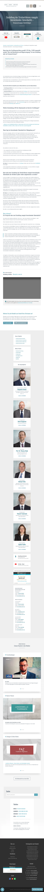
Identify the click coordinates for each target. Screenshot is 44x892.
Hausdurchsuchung (19, 350)
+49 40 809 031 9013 (21, 611)
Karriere (12, 851)
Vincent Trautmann (22, 514)
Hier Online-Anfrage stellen (37, 889)
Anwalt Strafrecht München (21, 341)
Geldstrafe (18, 357)
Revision (17, 103)
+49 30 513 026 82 (21, 593)
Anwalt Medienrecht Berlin (32, 848)
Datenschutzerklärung (12, 858)
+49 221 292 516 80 (20, 816)
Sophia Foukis (22, 544)
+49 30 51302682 (33, 870)
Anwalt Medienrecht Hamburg (32, 852)
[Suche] (27, 7)
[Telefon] (31, 7)
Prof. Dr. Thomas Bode (22, 451)
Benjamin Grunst (22, 389)
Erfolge (12, 850)
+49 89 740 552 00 (22, 814)
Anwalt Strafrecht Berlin (20, 338)
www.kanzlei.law (33, 879)
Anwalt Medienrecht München (32, 856)
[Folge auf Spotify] (15, 879)
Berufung (11, 103)
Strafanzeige (18, 352)
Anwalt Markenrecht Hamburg (32, 851)
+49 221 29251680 (21, 627)
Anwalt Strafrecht (10, 45)
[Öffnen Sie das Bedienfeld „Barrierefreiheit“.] (2, 889)
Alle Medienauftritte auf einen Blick (22, 778)
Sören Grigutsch (22, 421)
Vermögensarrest (19, 355)
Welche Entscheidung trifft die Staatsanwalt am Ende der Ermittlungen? (18, 61)
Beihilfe (17, 358)
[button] (20, 729)
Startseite (4, 45)
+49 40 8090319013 (34, 872)
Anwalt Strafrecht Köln (20, 343)
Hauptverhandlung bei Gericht (26, 94)
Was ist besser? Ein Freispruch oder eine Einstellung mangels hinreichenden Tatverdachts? (21, 66)
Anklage (25, 91)
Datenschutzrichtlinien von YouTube (25, 302)
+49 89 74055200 (21, 619)
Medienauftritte (13, 848)
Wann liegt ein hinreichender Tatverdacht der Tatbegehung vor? (17, 63)
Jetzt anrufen (8, 323)
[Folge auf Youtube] (12, 879)
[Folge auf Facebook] (10, 879)
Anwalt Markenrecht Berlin (32, 846)
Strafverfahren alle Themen (19, 45)
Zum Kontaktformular (21, 323)
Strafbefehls (37, 163)
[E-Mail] (34, 7)
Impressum (12, 856)
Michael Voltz (22, 481)
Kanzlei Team (12, 846)
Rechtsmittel (21, 102)
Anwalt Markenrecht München (32, 855)
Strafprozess (18, 354)
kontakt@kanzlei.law (21, 595)
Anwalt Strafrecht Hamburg (21, 340)
